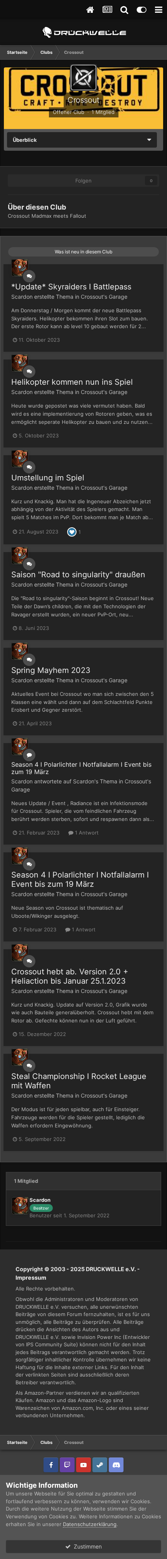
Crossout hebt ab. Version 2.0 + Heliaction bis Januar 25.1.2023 (69, 976)
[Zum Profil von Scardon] (19, 267)
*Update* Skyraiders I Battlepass (71, 286)
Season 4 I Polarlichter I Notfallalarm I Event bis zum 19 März (81, 768)
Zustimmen (86, 1546)
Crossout (83, 100)
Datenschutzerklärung (90, 1524)
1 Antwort (86, 832)
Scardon (22, 296)
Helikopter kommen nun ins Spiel (72, 382)
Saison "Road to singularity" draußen (78, 574)
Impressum (31, 1277)
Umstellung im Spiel (47, 477)
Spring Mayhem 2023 (50, 670)
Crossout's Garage (104, 296)
